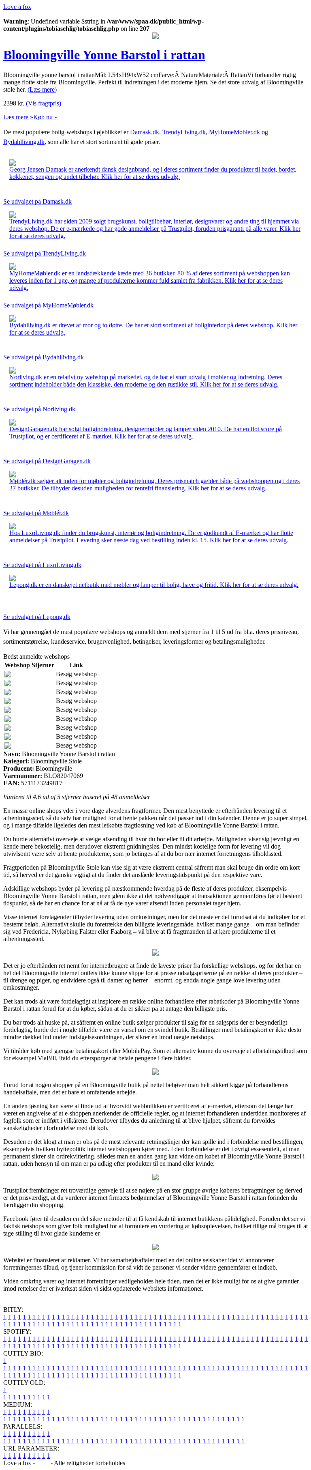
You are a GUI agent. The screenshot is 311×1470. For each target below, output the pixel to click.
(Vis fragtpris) (43, 103)
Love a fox (17, 6)
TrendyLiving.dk (184, 132)
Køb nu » (45, 117)
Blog (42, 1462)
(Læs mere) (42, 89)
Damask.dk (144, 132)
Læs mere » (18, 117)
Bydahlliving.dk (24, 141)
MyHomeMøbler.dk (234, 132)
